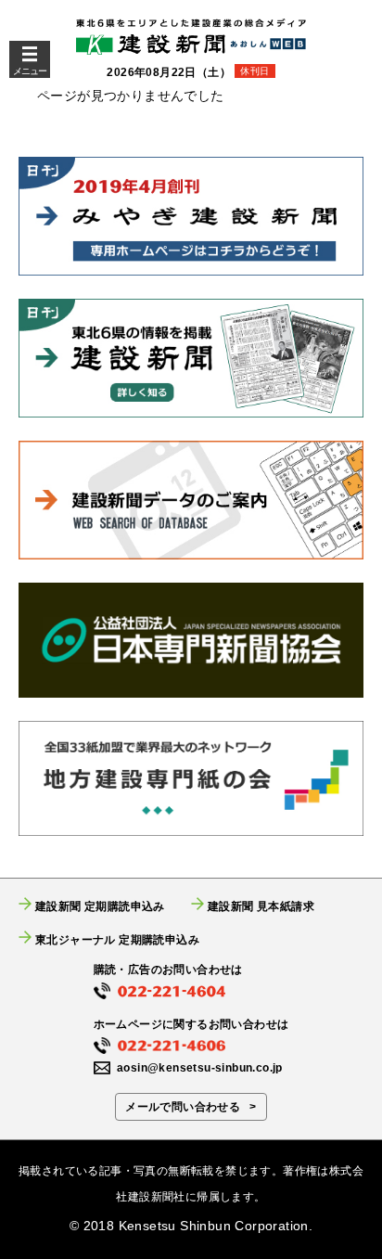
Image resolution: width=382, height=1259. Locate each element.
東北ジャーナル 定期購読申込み (117, 939)
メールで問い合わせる (182, 1106)
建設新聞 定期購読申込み (100, 906)
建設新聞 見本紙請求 (261, 906)
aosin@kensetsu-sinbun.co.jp (200, 1067)
